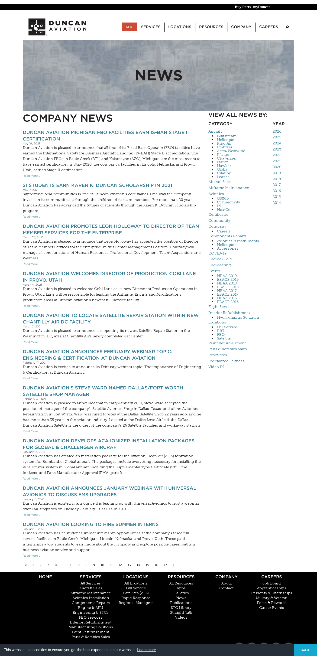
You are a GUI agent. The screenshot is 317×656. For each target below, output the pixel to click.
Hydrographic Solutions (238, 317)
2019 (277, 173)
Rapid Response (135, 598)
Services (91, 576)
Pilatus (223, 155)
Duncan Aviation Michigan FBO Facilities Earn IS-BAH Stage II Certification (106, 136)
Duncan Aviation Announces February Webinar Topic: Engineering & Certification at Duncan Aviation (97, 355)
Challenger (227, 158)
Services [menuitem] (150, 27)
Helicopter (226, 140)
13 (129, 565)
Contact (226, 588)
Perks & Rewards (272, 603)
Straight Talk (181, 612)
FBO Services (90, 617)
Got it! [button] (306, 650)
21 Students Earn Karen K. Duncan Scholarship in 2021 (97, 185)
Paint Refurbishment (227, 343)
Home (45, 576)
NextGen (225, 210)
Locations (217, 322)
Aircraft (215, 131)
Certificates (218, 214)
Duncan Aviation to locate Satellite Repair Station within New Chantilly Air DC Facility (111, 319)
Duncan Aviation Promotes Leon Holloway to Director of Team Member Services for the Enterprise (111, 229)
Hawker (224, 166)
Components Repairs (227, 236)
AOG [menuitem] (129, 27)
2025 (277, 137)
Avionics (216, 194)
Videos (181, 617)
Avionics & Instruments (238, 241)
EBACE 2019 (228, 279)
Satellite (224, 338)
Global (222, 169)
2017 (277, 185)
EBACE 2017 (228, 294)
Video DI (216, 367)
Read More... (31, 175)
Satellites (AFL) (136, 593)
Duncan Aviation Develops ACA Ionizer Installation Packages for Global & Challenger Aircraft (108, 444)
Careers (224, 231)
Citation (224, 173)
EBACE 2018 (228, 287)
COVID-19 (217, 253)
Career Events (271, 608)
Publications (181, 603)
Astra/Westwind (231, 151)
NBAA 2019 (227, 276)
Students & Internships (271, 593)
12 (120, 565)
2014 (277, 202)
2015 (277, 196)
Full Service (227, 327)
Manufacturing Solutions (90, 627)
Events (214, 271)
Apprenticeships (271, 588)
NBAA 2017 (227, 291)
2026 (277, 131)
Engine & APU (221, 259)
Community (219, 220)
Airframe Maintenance (228, 188)
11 (111, 565)
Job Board (271, 583)
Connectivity (228, 202)
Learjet (223, 177)
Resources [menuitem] (211, 27)
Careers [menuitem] (268, 27)
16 (156, 565)
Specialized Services (226, 361)
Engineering (219, 265)
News (181, 598)
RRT (220, 331)
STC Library (181, 608)
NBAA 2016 (227, 298)
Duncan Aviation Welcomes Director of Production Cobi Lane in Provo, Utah (109, 277)
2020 (277, 167)
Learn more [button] (146, 650)
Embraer (224, 147)
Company (217, 226)
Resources (217, 355)
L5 (219, 206)
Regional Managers (136, 603)
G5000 (223, 198)
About (226, 583)
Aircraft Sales (220, 182)
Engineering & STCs (91, 612)
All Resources (181, 583)
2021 (277, 161)
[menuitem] (287, 27)
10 (102, 565)
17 (165, 565)
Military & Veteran (272, 598)
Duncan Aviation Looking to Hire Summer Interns (91, 524)
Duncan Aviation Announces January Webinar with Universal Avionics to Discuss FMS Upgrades (109, 491)
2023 (277, 149)
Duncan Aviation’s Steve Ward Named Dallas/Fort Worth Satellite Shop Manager (103, 391)
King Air (224, 143)
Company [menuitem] (241, 27)
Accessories (227, 248)
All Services (91, 583)
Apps (181, 588)
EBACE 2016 (228, 302)
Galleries (181, 593)
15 (147, 565)
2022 (277, 155)
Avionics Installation (90, 598)
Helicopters (227, 245)
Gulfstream (227, 136)
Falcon (223, 162)
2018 (277, 179)
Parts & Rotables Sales (227, 349)
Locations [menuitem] (179, 27)
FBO (221, 334)
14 (138, 565)
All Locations (135, 583)
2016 (277, 191)
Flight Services (221, 306)
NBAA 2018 (227, 283)
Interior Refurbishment (229, 312)
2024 (277, 143)
